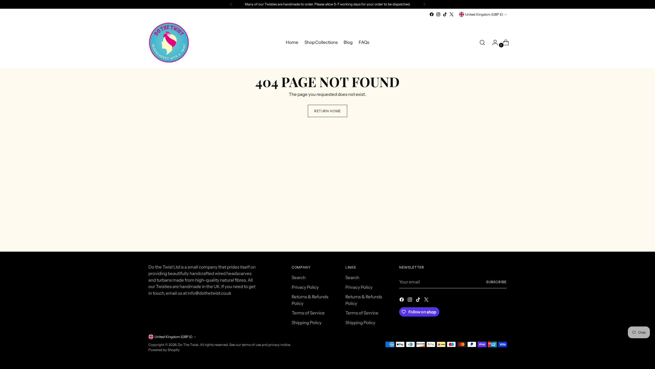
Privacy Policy (305, 287)
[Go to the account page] (493, 42)
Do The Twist (188, 345)
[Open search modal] (482, 42)
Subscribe (496, 282)
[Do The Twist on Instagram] (438, 14)
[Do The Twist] (168, 42)
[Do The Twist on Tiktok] (445, 14)
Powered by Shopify (164, 350)
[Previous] (231, 4)
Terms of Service (308, 312)
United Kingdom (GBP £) (484, 14)
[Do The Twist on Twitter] (451, 14)
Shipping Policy (307, 322)
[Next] (424, 4)
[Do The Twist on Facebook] (431, 14)
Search (298, 277)
